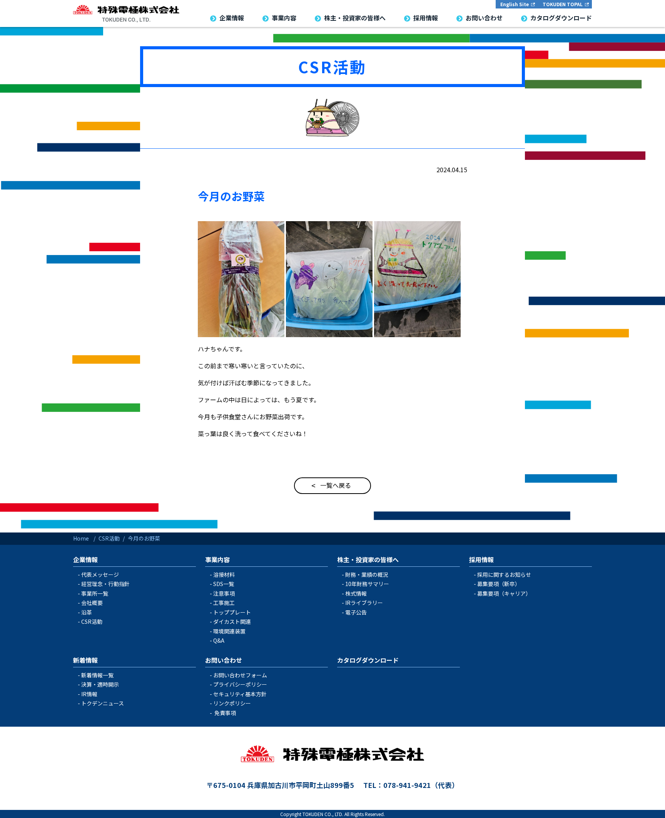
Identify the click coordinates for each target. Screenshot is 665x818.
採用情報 (481, 559)
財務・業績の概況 (366, 574)
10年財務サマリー (367, 584)
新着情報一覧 (97, 675)
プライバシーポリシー (240, 684)
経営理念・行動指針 (105, 584)
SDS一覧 (223, 584)
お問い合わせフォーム (240, 675)
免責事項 (225, 713)
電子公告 (356, 612)
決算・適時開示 (100, 684)
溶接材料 (224, 574)
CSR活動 (332, 66)
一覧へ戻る (335, 485)
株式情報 (356, 593)
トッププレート (232, 612)
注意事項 (224, 593)
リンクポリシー (232, 703)
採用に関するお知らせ (504, 574)
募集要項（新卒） (498, 584)
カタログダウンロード (368, 660)
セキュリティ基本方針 (240, 694)
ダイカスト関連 (232, 621)
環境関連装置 (229, 631)
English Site (514, 4)
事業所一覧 (94, 593)
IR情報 (89, 694)
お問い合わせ (223, 660)
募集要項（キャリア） (504, 593)
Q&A (218, 640)
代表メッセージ (100, 574)
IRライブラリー (364, 602)
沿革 (86, 612)
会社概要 (92, 602)
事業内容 (217, 559)
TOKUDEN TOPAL (563, 4)
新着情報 (85, 660)
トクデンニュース (102, 703)
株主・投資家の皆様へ (368, 559)
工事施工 (224, 602)
